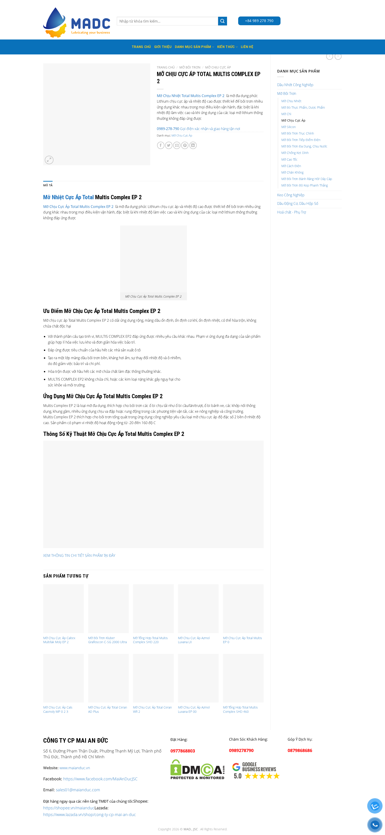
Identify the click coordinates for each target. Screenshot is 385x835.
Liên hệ (247, 47)
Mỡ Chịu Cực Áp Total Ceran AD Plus (107, 709)
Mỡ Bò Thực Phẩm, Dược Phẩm (303, 107)
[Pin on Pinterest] (184, 145)
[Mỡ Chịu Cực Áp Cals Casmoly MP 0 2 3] (63, 678)
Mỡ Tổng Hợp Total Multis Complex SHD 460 (240, 709)
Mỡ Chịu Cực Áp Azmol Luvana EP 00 (194, 709)
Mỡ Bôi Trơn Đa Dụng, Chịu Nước (304, 146)
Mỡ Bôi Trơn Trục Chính (297, 133)
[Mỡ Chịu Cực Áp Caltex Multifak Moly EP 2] (63, 608)
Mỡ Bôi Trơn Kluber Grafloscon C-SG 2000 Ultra (107, 640)
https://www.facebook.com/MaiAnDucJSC (100, 778)
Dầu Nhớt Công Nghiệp (295, 84)
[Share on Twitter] (168, 145)
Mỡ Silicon (288, 127)
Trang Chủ (141, 47)
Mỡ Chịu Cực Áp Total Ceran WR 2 (152, 709)
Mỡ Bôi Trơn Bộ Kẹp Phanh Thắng (304, 185)
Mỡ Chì (286, 114)
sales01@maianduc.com (78, 789)
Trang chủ (166, 67)
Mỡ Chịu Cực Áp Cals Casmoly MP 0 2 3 (57, 709)
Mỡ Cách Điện (291, 166)
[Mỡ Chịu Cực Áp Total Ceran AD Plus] (108, 678)
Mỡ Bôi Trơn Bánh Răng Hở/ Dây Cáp (306, 179)
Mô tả (48, 185)
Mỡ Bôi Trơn (286, 93)
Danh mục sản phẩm (193, 47)
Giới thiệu (163, 47)
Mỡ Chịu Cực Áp (293, 120)
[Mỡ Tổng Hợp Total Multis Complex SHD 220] (153, 608)
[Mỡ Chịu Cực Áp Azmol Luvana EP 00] (198, 678)
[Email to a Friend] (176, 145)
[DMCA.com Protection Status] (197, 768)
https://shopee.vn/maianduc (68, 807)
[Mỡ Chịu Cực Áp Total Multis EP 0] (243, 608)
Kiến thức (226, 47)
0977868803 (182, 751)
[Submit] (222, 21)
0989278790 (241, 750)
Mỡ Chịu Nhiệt (291, 101)
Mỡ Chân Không (292, 172)
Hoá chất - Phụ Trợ (291, 212)
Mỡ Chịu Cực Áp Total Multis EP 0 (242, 640)
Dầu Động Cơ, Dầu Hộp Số (297, 203)
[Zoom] (49, 160)
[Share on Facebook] (160, 145)
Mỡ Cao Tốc (289, 159)
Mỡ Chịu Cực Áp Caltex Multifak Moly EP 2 (59, 640)
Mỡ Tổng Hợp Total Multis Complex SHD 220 (150, 640)
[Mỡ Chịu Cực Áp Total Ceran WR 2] (153, 678)
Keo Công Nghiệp (291, 195)
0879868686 (300, 750)
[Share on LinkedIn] (193, 145)
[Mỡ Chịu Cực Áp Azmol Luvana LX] (198, 608)
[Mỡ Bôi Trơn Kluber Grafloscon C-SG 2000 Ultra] (108, 608)
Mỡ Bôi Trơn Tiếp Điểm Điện (300, 140)
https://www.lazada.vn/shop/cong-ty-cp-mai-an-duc (89, 814)
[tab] (48, 185)
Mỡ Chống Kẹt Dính (295, 153)
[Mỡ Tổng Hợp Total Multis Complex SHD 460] (243, 678)
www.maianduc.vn (74, 767)
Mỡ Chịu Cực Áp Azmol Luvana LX (194, 640)
